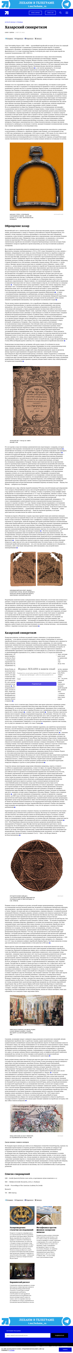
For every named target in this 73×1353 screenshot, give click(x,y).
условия (11, 1350)
